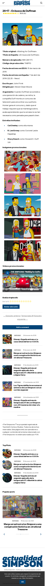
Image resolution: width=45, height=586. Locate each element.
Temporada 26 (27, 316)
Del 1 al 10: (6, 301)
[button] (3, 3)
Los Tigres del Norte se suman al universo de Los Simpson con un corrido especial (28, 387)
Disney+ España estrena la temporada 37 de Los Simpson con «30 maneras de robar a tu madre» (27, 403)
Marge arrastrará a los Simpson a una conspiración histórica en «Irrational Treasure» (27, 355)
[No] (42, 579)
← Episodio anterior (12, 316)
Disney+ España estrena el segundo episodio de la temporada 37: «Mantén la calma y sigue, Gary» (28, 371)
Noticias (17, 335)
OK (22, 582)
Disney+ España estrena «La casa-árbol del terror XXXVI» (26, 340)
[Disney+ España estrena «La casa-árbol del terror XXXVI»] (7, 453)
